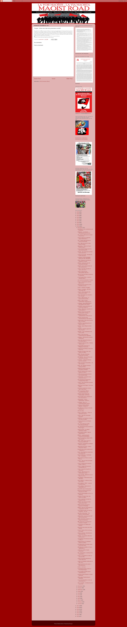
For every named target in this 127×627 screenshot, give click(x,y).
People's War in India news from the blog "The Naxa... (85, 321)
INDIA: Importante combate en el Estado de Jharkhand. (84, 519)
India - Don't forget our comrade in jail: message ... (85, 295)
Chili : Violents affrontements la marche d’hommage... (84, 241)
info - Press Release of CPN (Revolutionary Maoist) (83, 424)
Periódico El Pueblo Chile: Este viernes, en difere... (84, 352)
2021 (78, 220)
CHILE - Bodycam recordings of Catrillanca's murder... (84, 261)
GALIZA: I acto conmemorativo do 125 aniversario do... (85, 266)
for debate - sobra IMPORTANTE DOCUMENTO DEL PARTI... (84, 304)
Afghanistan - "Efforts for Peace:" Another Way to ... (84, 247)
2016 (78, 607)
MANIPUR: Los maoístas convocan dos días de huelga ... (85, 419)
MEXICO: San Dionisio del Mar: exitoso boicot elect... (84, 502)
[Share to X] (54, 39)
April (79, 598)
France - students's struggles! (84, 287)
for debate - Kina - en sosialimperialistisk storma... (84, 403)
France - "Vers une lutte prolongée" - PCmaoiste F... (85, 461)
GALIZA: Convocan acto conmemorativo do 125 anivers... (85, 318)
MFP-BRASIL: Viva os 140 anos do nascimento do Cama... (85, 358)
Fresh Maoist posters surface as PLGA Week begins (84, 569)
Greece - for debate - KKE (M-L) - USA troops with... (85, 290)
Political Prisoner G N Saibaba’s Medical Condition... (84, 542)
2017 (78, 605)
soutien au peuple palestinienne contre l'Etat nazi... (84, 559)
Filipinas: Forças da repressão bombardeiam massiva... (84, 312)
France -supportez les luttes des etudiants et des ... (84, 500)
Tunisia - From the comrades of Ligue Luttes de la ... (84, 269)
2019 (78, 224)
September (80, 589)
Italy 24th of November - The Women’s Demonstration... (84, 514)
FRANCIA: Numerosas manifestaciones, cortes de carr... (85, 315)
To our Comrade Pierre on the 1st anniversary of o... (85, 581)
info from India (81, 410)
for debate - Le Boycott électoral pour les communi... (84, 360)
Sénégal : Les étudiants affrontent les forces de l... (85, 536)
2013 (78, 612)
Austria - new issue (82, 566)
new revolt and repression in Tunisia (85, 280)
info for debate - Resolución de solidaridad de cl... (84, 487)
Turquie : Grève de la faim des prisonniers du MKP (84, 293)
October (80, 587)
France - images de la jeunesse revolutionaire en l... (84, 467)
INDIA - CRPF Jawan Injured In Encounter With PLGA (84, 441)
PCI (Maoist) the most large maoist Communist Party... (85, 545)
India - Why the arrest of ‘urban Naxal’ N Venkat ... (84, 244)
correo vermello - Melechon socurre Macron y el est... (85, 475)
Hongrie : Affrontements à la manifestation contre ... (83, 472)
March (79, 600)
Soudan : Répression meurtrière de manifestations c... (85, 309)
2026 (78, 212)
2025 (78, 213)
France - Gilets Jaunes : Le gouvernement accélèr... (83, 298)
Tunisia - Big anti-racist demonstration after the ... (83, 272)
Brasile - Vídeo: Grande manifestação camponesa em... (85, 301)
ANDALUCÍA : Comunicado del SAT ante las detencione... (85, 517)
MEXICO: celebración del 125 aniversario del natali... (84, 264)
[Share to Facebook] (55, 39)
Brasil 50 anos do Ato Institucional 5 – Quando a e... (85, 450)
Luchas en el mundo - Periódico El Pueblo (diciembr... (85, 255)
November (80, 586)
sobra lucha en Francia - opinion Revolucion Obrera (84, 447)
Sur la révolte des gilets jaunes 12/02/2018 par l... (84, 572)
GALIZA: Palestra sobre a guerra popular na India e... (84, 372)
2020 (78, 222)
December (80, 227)
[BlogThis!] (53, 39)
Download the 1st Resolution (81, 137)
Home (53, 78)
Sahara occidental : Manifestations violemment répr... (85, 534)
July (79, 593)
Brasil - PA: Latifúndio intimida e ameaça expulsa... (84, 366)
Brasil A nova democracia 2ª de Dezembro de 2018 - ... (84, 491)
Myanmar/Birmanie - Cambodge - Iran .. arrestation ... (85, 455)
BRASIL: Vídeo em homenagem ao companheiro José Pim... (85, 508)
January (80, 603)
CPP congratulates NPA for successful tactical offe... (83, 392)
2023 (78, 217)
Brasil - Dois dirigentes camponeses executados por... (85, 453)
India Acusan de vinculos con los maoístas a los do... (84, 285)
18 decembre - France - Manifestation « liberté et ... (84, 400)
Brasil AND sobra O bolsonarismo (85, 488)
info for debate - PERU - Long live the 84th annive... (85, 484)
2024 (78, 215)
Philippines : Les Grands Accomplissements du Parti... (84, 233)
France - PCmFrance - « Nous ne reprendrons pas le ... (85, 413)
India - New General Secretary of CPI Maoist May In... (84, 341)
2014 (78, 611)
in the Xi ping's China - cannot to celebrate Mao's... (84, 278)
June (79, 594)
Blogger (71, 623)
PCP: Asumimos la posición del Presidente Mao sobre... (84, 380)
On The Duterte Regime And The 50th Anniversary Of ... (84, 249)
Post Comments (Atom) (45, 81)
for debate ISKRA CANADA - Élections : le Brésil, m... (83, 406)
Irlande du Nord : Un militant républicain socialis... (83, 430)
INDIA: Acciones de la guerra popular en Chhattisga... (84, 505)
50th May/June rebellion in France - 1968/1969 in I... (85, 548)
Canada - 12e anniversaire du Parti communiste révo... (85, 252)
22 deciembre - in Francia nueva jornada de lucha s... (84, 377)
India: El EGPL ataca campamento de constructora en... (85, 397)
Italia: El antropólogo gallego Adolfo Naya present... (85, 438)
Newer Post (37, 78)
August (79, 591)
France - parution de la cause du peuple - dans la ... (84, 464)
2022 (78, 219)
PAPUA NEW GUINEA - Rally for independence (84, 433)
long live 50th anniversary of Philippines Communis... (83, 346)
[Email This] (51, 39)
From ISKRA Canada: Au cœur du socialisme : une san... (85, 511)
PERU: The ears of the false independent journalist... (83, 355)
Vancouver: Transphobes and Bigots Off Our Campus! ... (85, 444)
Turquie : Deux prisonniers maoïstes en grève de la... (85, 383)
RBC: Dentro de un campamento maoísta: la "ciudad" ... (84, 522)
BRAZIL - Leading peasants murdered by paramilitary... (84, 436)
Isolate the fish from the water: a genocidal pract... (84, 565)
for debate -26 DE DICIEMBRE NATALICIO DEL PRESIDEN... (84, 258)
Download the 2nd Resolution (81, 139)
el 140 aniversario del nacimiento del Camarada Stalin (84, 375)
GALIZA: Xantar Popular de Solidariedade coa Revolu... (84, 394)
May (79, 596)
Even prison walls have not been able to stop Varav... (84, 389)
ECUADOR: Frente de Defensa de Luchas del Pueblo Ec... (85, 307)
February (80, 601)
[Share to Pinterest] (56, 39)
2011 (78, 616)
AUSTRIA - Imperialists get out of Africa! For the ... (84, 324)
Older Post (69, 78)
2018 (78, 226)
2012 (78, 614)
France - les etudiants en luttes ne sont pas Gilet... (85, 556)
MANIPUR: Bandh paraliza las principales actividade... (84, 369)
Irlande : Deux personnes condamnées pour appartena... (85, 335)
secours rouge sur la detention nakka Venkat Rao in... (84, 238)
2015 (78, 609)
